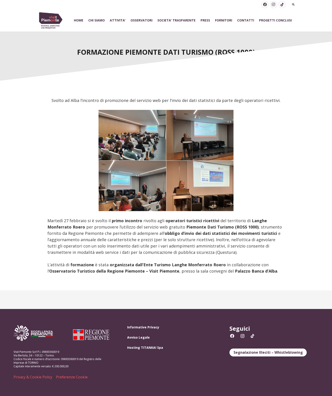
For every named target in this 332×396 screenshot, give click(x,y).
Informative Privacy (143, 327)
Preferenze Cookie (72, 377)
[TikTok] (282, 4)
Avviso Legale (138, 337)
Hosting (133, 347)
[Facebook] (265, 4)
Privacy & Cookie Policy (33, 377)
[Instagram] (273, 4)
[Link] (50, 20)
